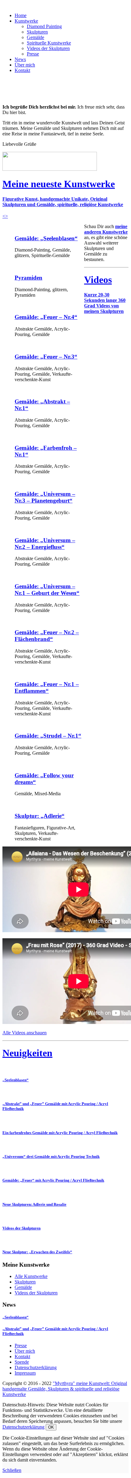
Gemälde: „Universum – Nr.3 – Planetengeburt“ (45, 497)
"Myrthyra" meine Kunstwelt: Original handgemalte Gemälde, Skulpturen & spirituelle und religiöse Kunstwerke (64, 1389)
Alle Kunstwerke (31, 1276)
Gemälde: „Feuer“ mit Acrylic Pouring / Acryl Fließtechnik (53, 1180)
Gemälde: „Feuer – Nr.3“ (46, 356)
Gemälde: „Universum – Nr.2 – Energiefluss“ (45, 543)
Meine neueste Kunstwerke (58, 183)
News (20, 59)
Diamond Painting (44, 26)
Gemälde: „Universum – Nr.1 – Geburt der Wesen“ (47, 589)
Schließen (11, 1470)
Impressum (25, 1373)
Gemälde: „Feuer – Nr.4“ (46, 317)
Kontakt (22, 70)
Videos (98, 279)
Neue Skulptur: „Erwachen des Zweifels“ (37, 1252)
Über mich (25, 64)
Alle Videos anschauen (24, 1032)
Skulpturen (37, 31)
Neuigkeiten (27, 1052)
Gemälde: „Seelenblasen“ (46, 238)
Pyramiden (28, 277)
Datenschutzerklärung (36, 1367)
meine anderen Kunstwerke (106, 229)
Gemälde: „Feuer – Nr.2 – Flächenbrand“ (47, 635)
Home (21, 15)
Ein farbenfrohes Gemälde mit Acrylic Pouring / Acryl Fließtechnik (60, 1132)
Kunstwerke (26, 20)
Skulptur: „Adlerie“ (40, 816)
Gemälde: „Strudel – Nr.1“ (48, 735)
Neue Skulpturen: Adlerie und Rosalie (34, 1204)
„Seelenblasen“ (15, 1080)
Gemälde (35, 37)
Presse (33, 53)
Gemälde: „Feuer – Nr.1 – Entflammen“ (47, 687)
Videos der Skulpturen (48, 48)
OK (51, 1427)
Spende (22, 1362)
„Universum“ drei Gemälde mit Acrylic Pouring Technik (51, 1156)
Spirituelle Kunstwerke (49, 42)
